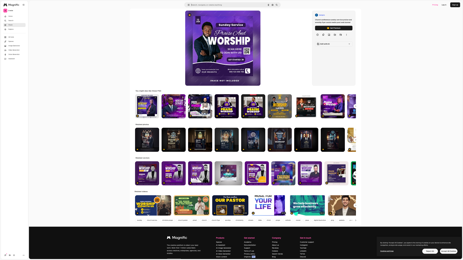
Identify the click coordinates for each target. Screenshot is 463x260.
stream (250, 220)
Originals (249, 257)
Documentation (250, 245)
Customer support (307, 242)
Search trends (277, 254)
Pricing (435, 5)
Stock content (221, 257)
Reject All (430, 251)
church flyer (216, 220)
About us (275, 245)
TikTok (302, 254)
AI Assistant (220, 245)
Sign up (455, 5)
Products (220, 238)
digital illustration (320, 220)
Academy (247, 242)
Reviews (275, 248)
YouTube (303, 248)
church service (152, 220)
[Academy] (10, 255)
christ (269, 220)
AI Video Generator (223, 251)
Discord (303, 257)
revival (298, 220)
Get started (249, 238)
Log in (444, 5)
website (341, 220)
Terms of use (249, 251)
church (204, 220)
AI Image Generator (223, 248)
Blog (274, 257)
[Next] (356, 106)
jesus (307, 220)
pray (332, 220)
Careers (275, 251)
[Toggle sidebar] (24, 5)
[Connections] (5, 255)
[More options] (346, 34)
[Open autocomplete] (187, 5)
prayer (278, 220)
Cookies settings (387, 251)
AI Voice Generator (223, 254)
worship (228, 220)
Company (276, 238)
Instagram (304, 245)
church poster (183, 220)
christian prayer (167, 220)
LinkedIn (303, 251)
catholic (288, 220)
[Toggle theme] (14, 255)
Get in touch (305, 238)
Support (247, 248)
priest (195, 220)
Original (200, 15)
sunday (139, 220)
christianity (239, 220)
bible (260, 220)
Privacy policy (249, 254)
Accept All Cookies (448, 251)
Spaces (219, 242)
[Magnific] (177, 238)
